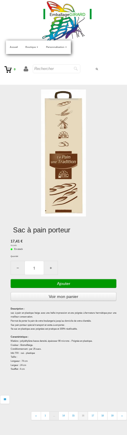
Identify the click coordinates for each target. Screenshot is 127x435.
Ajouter (63, 283)
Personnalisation (56, 47)
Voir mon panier (63, 296)
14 (63, 415)
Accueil (14, 47)
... (54, 415)
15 (73, 415)
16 (83, 415)
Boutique (31, 47)
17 (93, 415)
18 (102, 415)
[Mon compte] (26, 69)
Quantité (14, 256)
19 (112, 415)
